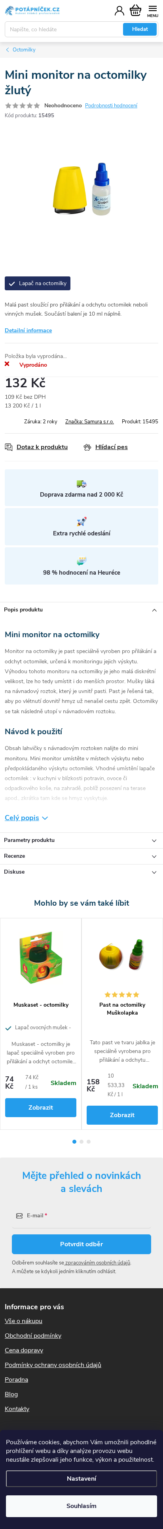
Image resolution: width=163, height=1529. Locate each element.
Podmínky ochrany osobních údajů (53, 1365)
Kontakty (17, 1409)
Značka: (89, 421)
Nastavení (81, 1478)
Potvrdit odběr (81, 1244)
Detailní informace (28, 330)
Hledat (140, 29)
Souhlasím (81, 1506)
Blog (11, 1394)
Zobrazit (40, 1107)
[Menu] (152, 10)
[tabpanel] (41, 1024)
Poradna (16, 1380)
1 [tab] (74, 1142)
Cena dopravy (24, 1350)
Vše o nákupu (23, 1321)
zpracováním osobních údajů (97, 1262)
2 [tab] (81, 1142)
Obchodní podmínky (33, 1336)
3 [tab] (89, 1142)
